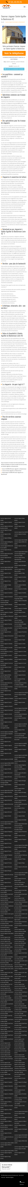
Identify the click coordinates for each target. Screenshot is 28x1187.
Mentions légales (10, 1177)
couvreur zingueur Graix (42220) (20, 708)
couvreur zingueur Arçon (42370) (21, 532)
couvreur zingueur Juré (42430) (6, 731)
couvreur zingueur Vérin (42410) (20, 1135)
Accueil (2, 22)
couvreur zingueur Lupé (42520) (20, 755)
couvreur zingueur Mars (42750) (6, 790)
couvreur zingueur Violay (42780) (7, 1150)
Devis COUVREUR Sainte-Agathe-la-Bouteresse (14, 469)
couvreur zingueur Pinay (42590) (20, 845)
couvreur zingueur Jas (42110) (20, 724)
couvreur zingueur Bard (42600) (20, 540)
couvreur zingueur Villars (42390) (7, 1142)
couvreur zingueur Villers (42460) (21, 1146)
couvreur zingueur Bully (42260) (6, 567)
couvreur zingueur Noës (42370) (6, 821)
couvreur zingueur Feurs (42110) (21, 692)
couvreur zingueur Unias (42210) (20, 1111)
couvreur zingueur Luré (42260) (6, 759)
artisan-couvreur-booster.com (11, 1175)
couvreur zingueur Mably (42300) (7, 763)
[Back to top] (24, 1183)
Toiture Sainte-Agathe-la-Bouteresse (11, 470)
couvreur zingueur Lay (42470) (20, 743)
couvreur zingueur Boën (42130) (20, 551)
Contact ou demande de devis (14, 69)
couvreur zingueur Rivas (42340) (20, 872)
